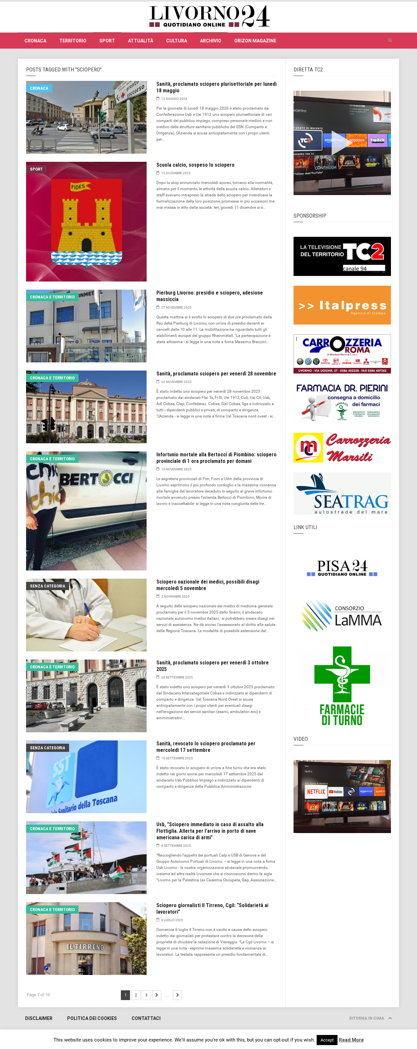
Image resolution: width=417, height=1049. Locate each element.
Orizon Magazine (255, 40)
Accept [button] (327, 1040)
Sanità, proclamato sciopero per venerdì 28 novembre (216, 374)
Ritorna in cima (367, 1018)
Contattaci (146, 1018)
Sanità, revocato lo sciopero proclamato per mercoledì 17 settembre (205, 746)
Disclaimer (38, 1018)
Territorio (72, 40)
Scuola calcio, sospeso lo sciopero (195, 165)
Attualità (140, 40)
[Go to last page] (177, 995)
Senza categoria (47, 586)
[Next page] (156, 995)
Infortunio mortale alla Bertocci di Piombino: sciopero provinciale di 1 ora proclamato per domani (216, 457)
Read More (351, 1040)
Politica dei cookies (92, 1018)
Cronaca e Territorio (52, 297)
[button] (390, 40)
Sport (107, 40)
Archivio (210, 40)
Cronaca (35, 40)
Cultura (176, 40)
